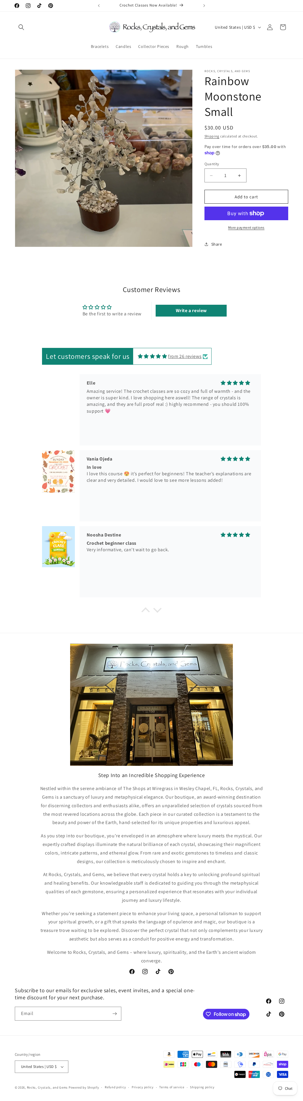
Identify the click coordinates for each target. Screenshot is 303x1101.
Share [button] (216, 244)
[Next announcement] (204, 5)
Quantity (211, 163)
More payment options (246, 227)
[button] (21, 27)
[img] (152, 356)
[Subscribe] (114, 1014)
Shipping (212, 136)
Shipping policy (202, 1087)
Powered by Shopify (84, 1087)
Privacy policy (143, 1087)
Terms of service (171, 1087)
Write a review (191, 310)
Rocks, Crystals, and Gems (47, 1087)
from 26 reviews (185, 356)
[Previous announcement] (98, 5)
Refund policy (115, 1087)
